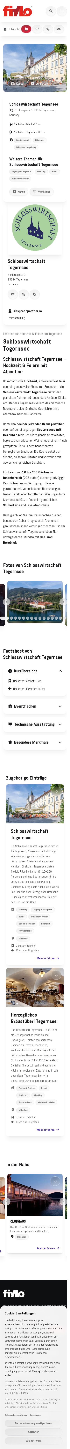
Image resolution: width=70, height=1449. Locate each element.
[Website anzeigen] (35, 294)
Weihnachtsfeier (20, 178)
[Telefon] (48, 29)
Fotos (41, 83)
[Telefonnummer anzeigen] (24, 294)
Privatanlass (25, 963)
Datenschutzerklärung (16, 1415)
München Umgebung (26, 147)
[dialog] (33, 1377)
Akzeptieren (33, 1440)
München (16, 29)
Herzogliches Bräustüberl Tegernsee (24, 1054)
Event (55, 171)
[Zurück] (6, 601)
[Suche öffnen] (51, 11)
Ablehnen (33, 1431)
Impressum (35, 1415)
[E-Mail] (59, 29)
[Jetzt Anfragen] (26, 29)
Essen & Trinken (27, 956)
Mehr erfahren (43, 991)
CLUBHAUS (16, 1273)
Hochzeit (45, 956)
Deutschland (22, 140)
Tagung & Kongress (21, 171)
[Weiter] (63, 601)
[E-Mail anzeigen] (13, 294)
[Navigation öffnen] (62, 11)
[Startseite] (5, 29)
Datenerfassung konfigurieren (33, 1423)
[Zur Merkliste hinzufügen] (37, 29)
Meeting (41, 171)
